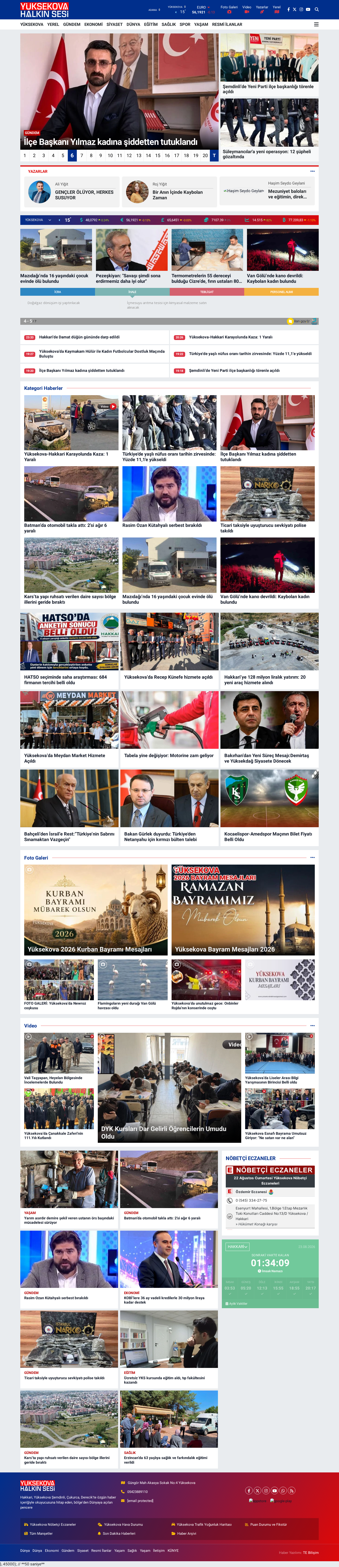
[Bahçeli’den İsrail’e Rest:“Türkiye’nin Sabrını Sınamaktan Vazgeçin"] (69, 798)
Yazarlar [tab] (38, 171)
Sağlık (130, 1453)
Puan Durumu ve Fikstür (268, 1524)
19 (195, 155)
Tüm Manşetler (41, 1533)
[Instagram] (266, 1490)
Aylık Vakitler (238, 1303)
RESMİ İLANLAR (227, 24)
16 (167, 155)
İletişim (159, 1551)
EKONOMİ (93, 24)
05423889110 (137, 1492)
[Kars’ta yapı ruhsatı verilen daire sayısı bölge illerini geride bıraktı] (69, 1419)
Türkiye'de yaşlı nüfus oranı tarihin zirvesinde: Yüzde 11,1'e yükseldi (250, 353)
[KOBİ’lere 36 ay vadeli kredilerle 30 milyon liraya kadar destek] (169, 1259)
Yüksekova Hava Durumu (123, 1524)
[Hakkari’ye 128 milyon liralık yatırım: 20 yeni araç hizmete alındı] (269, 641)
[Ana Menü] (316, 24)
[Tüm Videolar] (312, 1025)
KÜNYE (173, 1551)
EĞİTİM (151, 24)
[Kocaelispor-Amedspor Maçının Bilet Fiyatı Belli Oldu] (269, 798)
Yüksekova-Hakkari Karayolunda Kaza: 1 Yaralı (231, 337)
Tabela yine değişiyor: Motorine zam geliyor (169, 755)
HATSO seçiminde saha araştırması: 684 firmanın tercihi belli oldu (65, 679)
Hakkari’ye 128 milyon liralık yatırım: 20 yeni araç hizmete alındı (265, 679)
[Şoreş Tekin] (235, 191)
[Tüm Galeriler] (312, 857)
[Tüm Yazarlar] (312, 171)
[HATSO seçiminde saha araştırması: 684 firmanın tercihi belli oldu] (69, 641)
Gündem (131, 1213)
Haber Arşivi (186, 1533)
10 (110, 155)
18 (186, 155)
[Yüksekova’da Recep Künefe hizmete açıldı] (169, 641)
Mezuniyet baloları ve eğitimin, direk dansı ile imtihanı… (189, 194)
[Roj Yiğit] (39, 191)
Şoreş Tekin (260, 187)
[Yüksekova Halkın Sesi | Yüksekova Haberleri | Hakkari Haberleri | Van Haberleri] (44, 9)
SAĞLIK (169, 24)
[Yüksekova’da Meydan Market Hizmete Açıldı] (69, 720)
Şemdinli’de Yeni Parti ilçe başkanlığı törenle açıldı (234, 370)
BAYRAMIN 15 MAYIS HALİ (278, 195)
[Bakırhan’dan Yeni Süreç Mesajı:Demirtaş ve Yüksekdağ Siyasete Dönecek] (269, 720)
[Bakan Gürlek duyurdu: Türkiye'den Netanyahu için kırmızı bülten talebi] (169, 798)
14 (148, 155)
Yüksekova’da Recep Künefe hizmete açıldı (168, 677)
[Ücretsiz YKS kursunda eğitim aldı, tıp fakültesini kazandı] (169, 1339)
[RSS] (291, 1490)
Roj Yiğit (62, 184)
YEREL (53, 24)
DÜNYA (133, 24)
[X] (257, 1490)
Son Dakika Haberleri (119, 1533)
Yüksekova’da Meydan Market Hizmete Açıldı (64, 758)
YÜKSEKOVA (31, 24)
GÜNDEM (71, 24)
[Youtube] (274, 1490)
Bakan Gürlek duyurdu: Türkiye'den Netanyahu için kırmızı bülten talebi (160, 836)
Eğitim (129, 1373)
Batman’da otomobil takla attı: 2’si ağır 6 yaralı (162, 1218)
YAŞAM (201, 24)
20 (205, 155)
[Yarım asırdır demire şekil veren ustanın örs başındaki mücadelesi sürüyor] (69, 1179)
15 (157, 155)
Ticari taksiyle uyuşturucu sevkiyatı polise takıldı (64, 1378)
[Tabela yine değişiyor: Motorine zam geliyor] (169, 720)
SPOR (185, 24)
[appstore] (257, 1501)
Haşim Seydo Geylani (188, 183)
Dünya (25, 1551)
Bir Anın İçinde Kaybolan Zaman (80, 194)
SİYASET (115, 24)
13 (138, 155)
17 (176, 155)
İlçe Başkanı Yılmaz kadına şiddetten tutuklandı (82, 370)
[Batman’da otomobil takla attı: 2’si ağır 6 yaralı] (169, 1179)
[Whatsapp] (283, 1490)
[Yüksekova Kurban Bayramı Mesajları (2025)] (280, 979)
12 (129, 155)
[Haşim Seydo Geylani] (146, 190)
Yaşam (30, 1213)
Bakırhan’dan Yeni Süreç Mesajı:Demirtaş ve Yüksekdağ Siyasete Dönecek (266, 758)
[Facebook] (249, 1490)
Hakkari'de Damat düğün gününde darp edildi (79, 337)
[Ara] (317, 10)
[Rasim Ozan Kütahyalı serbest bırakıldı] (69, 1259)
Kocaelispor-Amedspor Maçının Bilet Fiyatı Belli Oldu (268, 836)
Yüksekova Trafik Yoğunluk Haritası (204, 1524)
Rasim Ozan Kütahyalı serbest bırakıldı (56, 1298)
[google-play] (281, 1501)
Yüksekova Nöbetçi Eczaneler (53, 1524)
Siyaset (83, 1551)
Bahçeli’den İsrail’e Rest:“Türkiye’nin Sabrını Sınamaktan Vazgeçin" (69, 836)
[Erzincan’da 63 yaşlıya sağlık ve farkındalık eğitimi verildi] (169, 1419)
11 (119, 155)
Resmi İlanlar (101, 1551)
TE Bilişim (311, 1553)
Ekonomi (131, 1293)
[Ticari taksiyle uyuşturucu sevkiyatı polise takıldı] (69, 1339)
